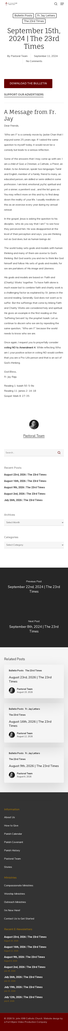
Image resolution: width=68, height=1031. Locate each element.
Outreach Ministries (15, 902)
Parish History (12, 850)
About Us (9, 817)
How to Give (11, 825)
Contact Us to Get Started (19, 918)
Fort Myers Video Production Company (26, 1021)
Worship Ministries (14, 893)
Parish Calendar (13, 833)
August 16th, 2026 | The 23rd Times (25, 481)
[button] (62, 3)
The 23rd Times (34, 21)
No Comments (34, 61)
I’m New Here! (12, 910)
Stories (8, 866)
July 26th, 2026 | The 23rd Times (23, 500)
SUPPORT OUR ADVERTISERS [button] (23, 94)
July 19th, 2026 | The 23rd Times (23, 987)
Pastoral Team (19, 56)
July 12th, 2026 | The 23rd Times (23, 997)
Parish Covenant (13, 842)
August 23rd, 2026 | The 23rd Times (25, 474)
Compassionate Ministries (18, 885)
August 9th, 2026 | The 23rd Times (24, 487)
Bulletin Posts (23, 15)
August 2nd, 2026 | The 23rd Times (24, 493)
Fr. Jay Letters (46, 15)
